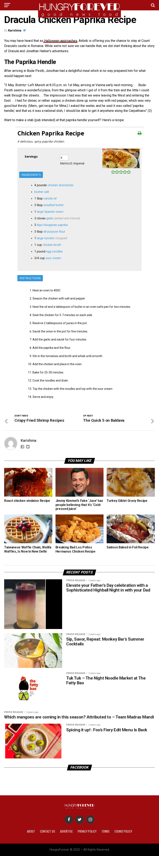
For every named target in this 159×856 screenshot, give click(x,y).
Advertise (66, 831)
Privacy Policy (87, 831)
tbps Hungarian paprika (52, 225)
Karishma (14, 30)
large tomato (45, 238)
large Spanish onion (50, 212)
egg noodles (54, 251)
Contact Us (47, 831)
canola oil (50, 198)
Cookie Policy (123, 831)
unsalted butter (53, 205)
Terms (105, 831)
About (31, 831)
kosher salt (41, 192)
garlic (50, 218)
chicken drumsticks (60, 185)
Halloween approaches (60, 41)
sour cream (53, 258)
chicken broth (52, 245)
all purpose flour (54, 231)
